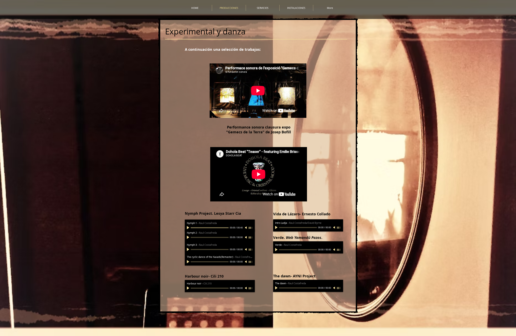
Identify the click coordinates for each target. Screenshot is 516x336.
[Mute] (246, 228)
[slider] (251, 228)
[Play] (188, 227)
